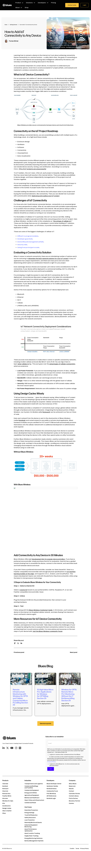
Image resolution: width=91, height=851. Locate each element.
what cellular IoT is (24, 364)
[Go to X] (7, 748)
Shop (26, 7)
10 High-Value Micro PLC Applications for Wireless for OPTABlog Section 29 (45, 693)
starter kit (23, 590)
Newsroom (72, 786)
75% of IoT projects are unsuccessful (32, 169)
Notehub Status (52, 788)
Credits (72, 848)
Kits (3, 803)
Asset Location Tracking (32, 833)
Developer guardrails (25, 239)
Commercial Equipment (32, 790)
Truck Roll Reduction (31, 815)
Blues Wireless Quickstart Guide (41, 610)
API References (51, 796)
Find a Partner (73, 798)
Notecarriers (6, 793)
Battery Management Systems (34, 840)
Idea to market (6, 810)
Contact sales (72, 5)
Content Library (74, 796)
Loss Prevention (30, 820)
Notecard (46, 412)
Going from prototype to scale (28, 247)
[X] (18, 643)
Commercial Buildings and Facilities (31, 787)
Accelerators (6, 806)
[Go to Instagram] (16, 748)
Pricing (53, 3)
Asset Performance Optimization (31, 830)
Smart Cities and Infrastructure (34, 800)
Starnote (5, 791)
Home (6, 24)
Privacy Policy (51, 761)
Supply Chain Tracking (31, 836)
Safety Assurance (30, 817)
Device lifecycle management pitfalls (30, 242)
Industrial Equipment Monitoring (31, 825)
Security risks (22, 244)
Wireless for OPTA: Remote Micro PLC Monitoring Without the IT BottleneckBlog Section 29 (69, 695)
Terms (77, 848)
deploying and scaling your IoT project (45, 196)
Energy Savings (29, 812)
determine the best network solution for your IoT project (48, 258)
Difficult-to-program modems (27, 236)
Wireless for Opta (7, 801)
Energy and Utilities (31, 792)
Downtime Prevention (31, 810)
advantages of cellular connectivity (62, 364)
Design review (6, 808)
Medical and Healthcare (32, 797)
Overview (5, 783)
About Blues (72, 783)
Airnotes (5, 798)
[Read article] (21, 679)
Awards (71, 788)
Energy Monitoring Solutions (33, 838)
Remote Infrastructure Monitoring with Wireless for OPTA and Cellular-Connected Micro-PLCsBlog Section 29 (20, 697)
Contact (71, 791)
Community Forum (52, 791)
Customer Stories (74, 793)
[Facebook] (15, 643)
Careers (71, 803)
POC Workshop (51, 793)
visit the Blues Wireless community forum (47, 631)
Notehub (22, 420)
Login (84, 5)
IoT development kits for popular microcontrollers (47, 559)
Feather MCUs (6, 796)
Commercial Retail (30, 802)
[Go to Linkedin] (3, 748)
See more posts (45, 723)
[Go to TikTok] (20, 748)
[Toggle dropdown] (22, 3)
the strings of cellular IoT (62, 221)
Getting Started (13, 24)
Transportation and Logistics (34, 783)
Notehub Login (51, 798)
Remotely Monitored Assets (33, 822)
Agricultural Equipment (32, 795)
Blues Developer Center (54, 783)
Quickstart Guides (52, 786)
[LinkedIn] (21, 643)
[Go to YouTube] (11, 748)
